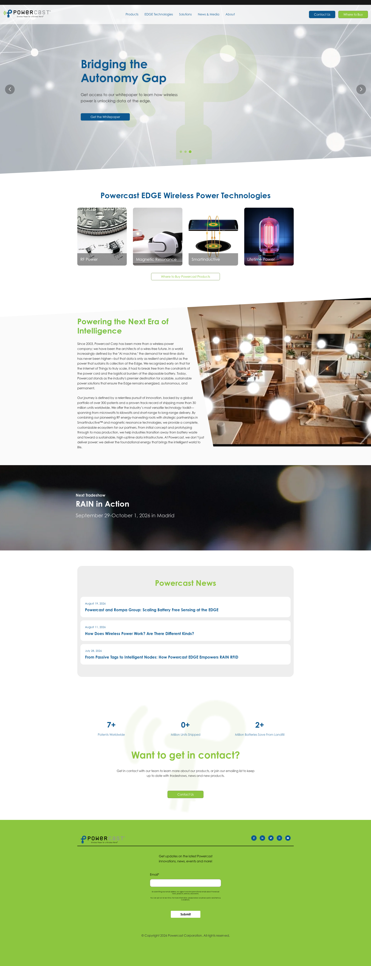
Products (132, 14)
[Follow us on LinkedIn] (264, 838)
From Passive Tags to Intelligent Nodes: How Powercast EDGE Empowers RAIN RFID (161, 657)
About (230, 14)
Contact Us (322, 14)
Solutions (185, 14)
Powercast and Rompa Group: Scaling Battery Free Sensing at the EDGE (151, 609)
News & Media (208, 14)
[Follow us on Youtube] (289, 838)
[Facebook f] (255, 838)
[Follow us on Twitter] (272, 838)
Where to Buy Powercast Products (185, 277)
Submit (185, 914)
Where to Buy (353, 14)
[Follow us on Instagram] (281, 838)
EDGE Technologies (159, 14)
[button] (361, 89)
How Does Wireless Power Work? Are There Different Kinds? (139, 633)
